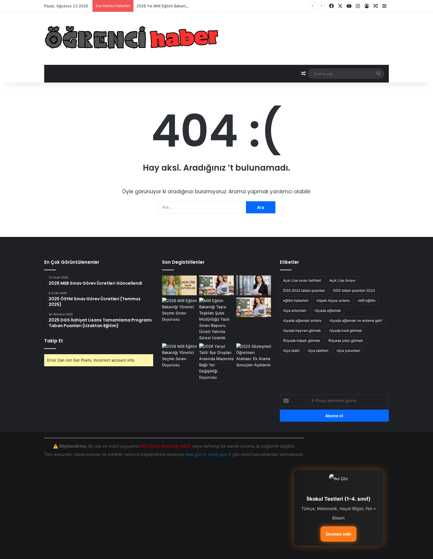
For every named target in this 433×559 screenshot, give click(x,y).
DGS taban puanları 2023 (354, 290)
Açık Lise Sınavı (342, 280)
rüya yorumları (348, 350)
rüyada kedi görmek (345, 330)
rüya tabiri (291, 350)
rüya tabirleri (318, 350)
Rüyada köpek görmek (301, 340)
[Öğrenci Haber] (132, 38)
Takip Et (53, 341)
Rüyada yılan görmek (345, 340)
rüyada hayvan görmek (302, 330)
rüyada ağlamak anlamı (302, 320)
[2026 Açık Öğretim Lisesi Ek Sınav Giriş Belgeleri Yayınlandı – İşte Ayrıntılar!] (179, 285)
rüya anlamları (294, 310)
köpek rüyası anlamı (333, 300)
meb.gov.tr (195, 454)
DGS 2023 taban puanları (304, 290)
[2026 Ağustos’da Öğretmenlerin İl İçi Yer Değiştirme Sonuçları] (216, 319)
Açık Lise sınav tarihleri (302, 280)
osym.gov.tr (219, 454)
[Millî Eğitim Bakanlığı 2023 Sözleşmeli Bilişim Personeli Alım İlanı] (179, 310)
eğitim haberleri (295, 300)
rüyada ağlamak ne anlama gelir (356, 320)
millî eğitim (366, 300)
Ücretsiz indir (338, 534)
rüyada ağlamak (328, 310)
